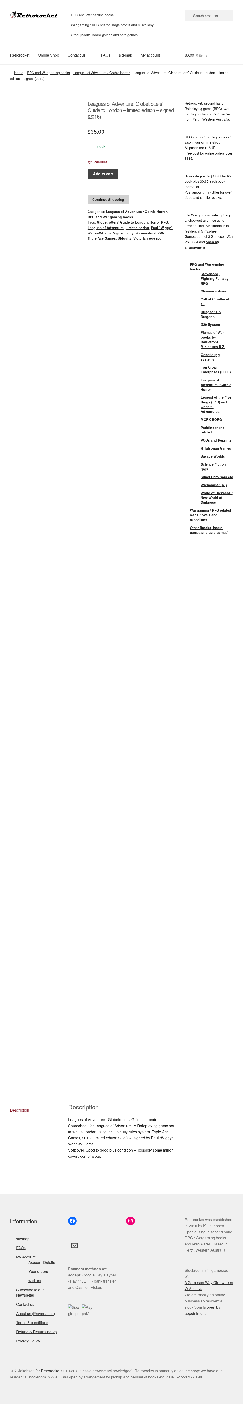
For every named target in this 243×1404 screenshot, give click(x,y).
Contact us (77, 55)
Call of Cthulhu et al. (215, 301)
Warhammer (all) (214, 484)
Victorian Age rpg (147, 238)
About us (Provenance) (35, 1313)
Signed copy (123, 233)
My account (150, 55)
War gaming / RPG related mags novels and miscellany (112, 24)
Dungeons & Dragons (211, 314)
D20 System (210, 324)
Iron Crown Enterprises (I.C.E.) (216, 369)
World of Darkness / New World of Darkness (217, 497)
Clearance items (214, 291)
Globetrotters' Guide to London (122, 222)
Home (18, 72)
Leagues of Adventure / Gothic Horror (101, 72)
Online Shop (48, 55)
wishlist (34, 1280)
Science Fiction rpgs (213, 466)
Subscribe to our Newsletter (30, 1292)
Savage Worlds (213, 456)
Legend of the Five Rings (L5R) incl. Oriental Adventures (216, 404)
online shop (211, 142)
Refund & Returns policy (36, 1331)
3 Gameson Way (199, 1282)
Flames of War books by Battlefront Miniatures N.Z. (213, 339)
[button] (97, 162)
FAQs (105, 55)
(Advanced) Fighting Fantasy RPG (215, 278)
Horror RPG (159, 222)
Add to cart (103, 174)
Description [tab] (19, 1110)
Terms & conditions (32, 1322)
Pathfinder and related (213, 430)
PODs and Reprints (216, 440)
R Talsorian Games (216, 448)
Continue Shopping (108, 199)
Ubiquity (124, 238)
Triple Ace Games (102, 238)
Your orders (38, 1271)
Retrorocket (19, 55)
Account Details (41, 1262)
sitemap (125, 55)
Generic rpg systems (210, 357)
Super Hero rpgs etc (217, 476)
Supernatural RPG (150, 233)
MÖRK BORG (211, 419)
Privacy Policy (28, 1341)
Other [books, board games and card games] (105, 34)
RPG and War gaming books (92, 15)
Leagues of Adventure (106, 227)
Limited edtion (137, 227)
